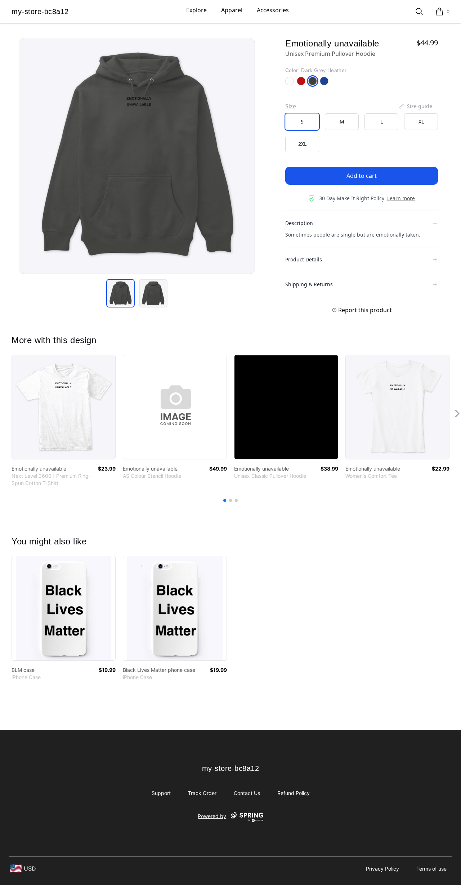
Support (161, 793)
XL (421, 121)
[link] (63, 407)
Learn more (401, 198)
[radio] (302, 121)
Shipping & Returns (309, 284)
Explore (196, 10)
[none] (415, 106)
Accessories (273, 10)
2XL (302, 143)
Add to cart (361, 176)
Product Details (303, 259)
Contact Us (247, 793)
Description (299, 223)
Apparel (231, 10)
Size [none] (290, 106)
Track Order (202, 793)
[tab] (120, 293)
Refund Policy (293, 793)
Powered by (212, 816)
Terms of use (431, 869)
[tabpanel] (137, 156)
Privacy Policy (382, 869)
